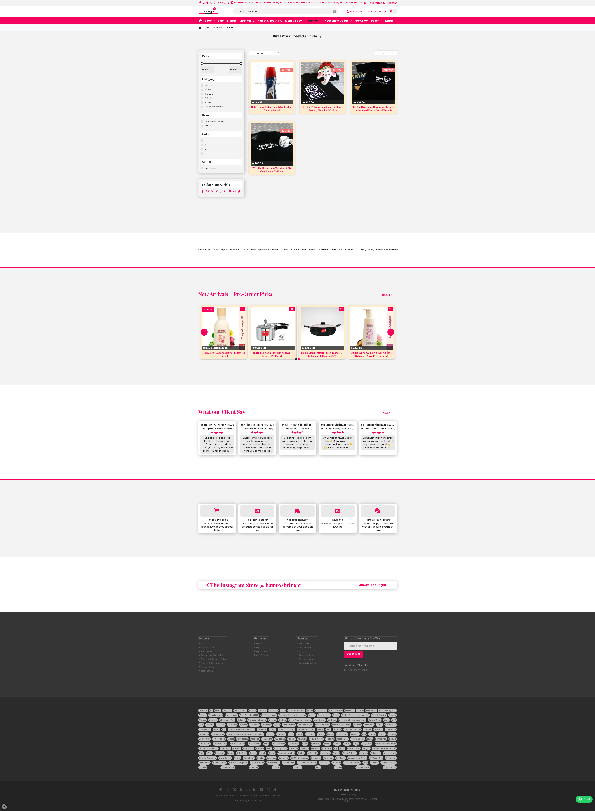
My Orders (261, 651)
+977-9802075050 (356, 670)
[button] (375, 11)
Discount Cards (307, 659)
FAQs (204, 643)
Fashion (218, 27)
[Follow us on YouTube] (221, 2)
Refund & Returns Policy (214, 659)
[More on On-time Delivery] (297, 511)
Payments (206, 651)
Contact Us (207, 670)
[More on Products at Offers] (257, 511)
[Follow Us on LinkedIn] (218, 2)
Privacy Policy (208, 667)
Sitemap (275, 795)
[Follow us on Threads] (207, 2)
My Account (262, 643)
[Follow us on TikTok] (228, 2)
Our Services (306, 647)
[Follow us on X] (211, 2)
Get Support (262, 655)
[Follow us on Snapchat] (214, 2)
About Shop (305, 643)
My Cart (260, 647)
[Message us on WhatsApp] (225, 2)
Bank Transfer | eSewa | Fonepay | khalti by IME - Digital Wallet (347, 800)
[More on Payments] (338, 511)
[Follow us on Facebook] (200, 2)
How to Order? (209, 647)
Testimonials (306, 655)
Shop (207, 27)
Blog (301, 651)
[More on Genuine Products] (217, 511)
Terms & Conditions (212, 663)
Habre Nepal (254, 800)
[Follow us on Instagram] (203, 2)
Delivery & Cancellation (213, 655)
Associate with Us (308, 663)
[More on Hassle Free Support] (378, 511)
